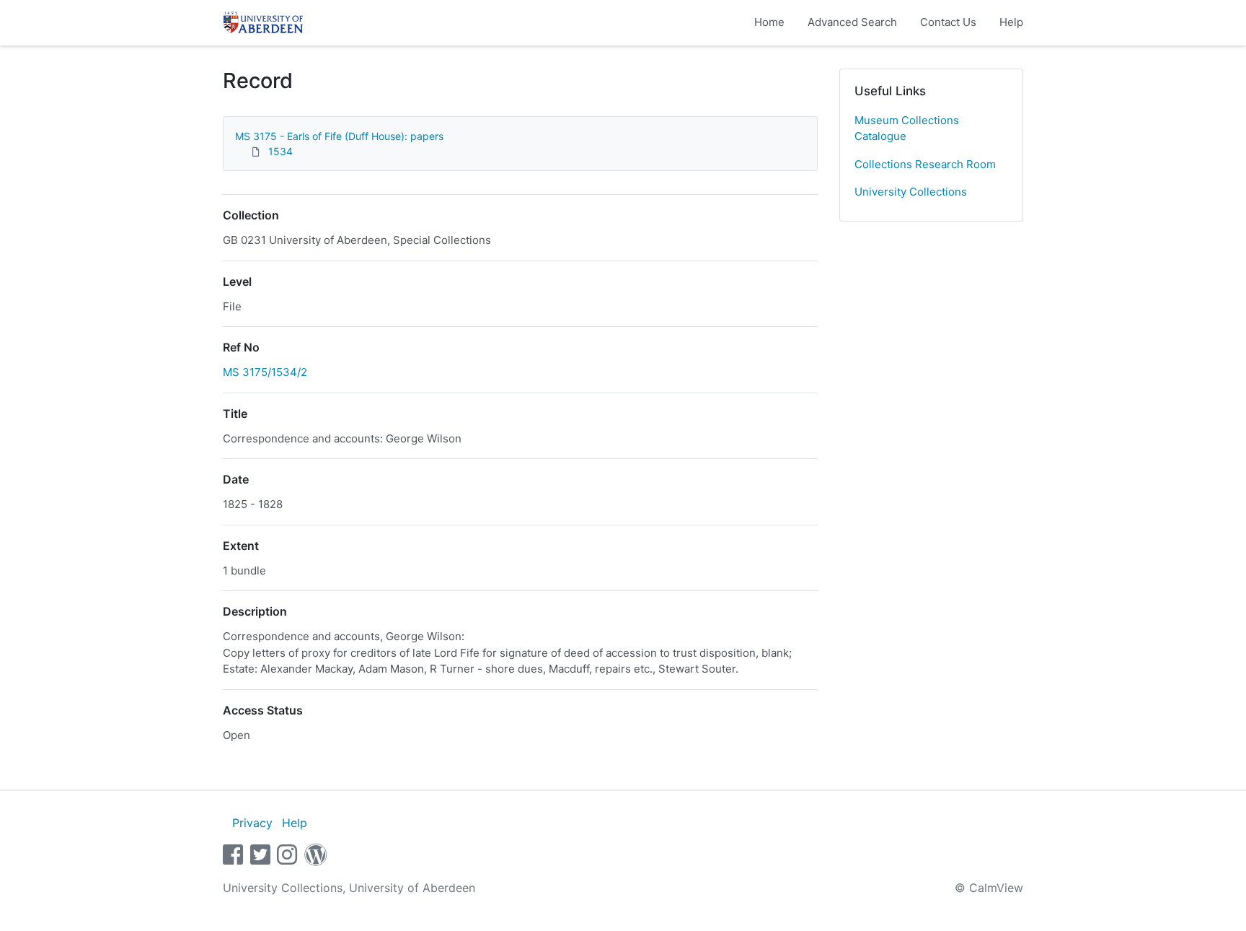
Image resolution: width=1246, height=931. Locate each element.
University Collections (910, 191)
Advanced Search (852, 22)
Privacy (252, 823)
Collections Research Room (925, 164)
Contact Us (948, 22)
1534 (280, 151)
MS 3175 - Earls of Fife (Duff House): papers (339, 136)
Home (769, 22)
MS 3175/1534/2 (265, 372)
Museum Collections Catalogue (906, 128)
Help (1011, 22)
